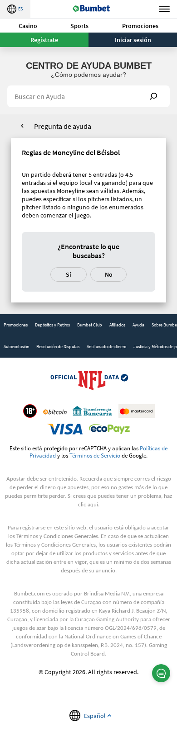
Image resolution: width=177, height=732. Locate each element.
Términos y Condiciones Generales (57, 536)
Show (153, 96)
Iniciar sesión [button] (133, 40)
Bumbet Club (89, 325)
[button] (28, 25)
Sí (68, 274)
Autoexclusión (16, 346)
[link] (15, 325)
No (109, 274)
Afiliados (117, 325)
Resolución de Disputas (57, 346)
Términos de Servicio (94, 455)
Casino (28, 26)
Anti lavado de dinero (106, 346)
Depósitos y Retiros (52, 325)
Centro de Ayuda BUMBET (89, 66)
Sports (79, 26)
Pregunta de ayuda (62, 126)
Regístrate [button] (44, 40)
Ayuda (138, 325)
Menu (164, 9)
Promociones (140, 26)
